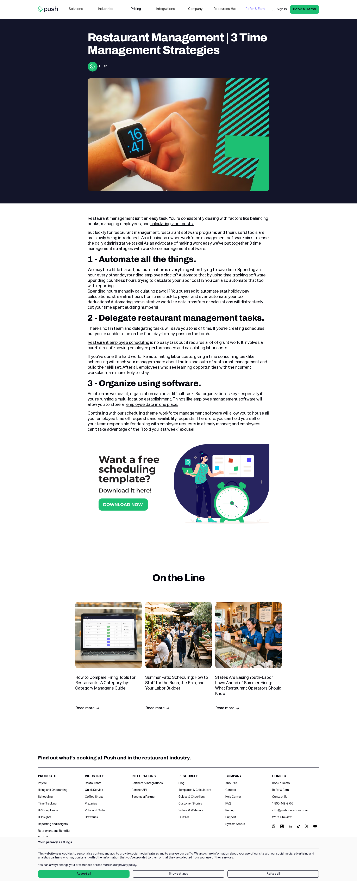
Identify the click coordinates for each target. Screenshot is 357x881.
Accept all (84, 873)
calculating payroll (151, 291)
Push (103, 66)
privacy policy (127, 865)
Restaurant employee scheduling (118, 343)
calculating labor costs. (172, 224)
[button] (76, 9)
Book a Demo (304, 9)
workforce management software (190, 413)
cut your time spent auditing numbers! (123, 307)
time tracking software (244, 275)
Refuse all (273, 873)
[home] (48, 9)
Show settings (178, 873)
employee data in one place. (152, 405)
